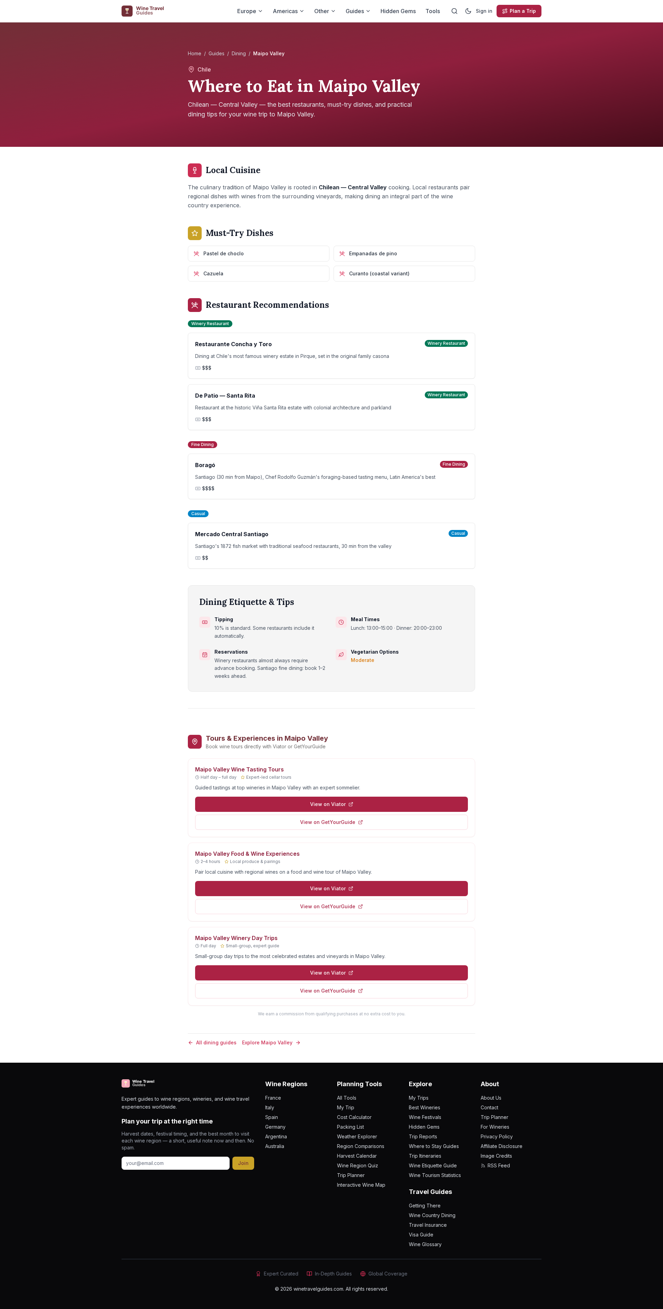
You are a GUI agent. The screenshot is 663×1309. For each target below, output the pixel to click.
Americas (285, 11)
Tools (432, 11)
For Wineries (495, 1127)
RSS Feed (499, 1165)
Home (194, 53)
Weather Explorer (357, 1136)
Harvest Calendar (357, 1156)
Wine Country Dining (432, 1215)
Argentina (276, 1136)
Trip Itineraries (425, 1156)
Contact (489, 1107)
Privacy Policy (497, 1136)
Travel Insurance (428, 1225)
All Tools (346, 1098)
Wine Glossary (425, 1244)
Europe (246, 11)
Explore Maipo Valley (267, 1042)
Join (243, 1163)
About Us (491, 1098)
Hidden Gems (398, 11)
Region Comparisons (360, 1146)
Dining (239, 53)
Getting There (425, 1205)
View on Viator (328, 804)
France (273, 1098)
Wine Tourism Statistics (435, 1175)
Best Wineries (424, 1107)
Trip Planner (351, 1175)
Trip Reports (423, 1136)
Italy (269, 1107)
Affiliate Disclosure (501, 1146)
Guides (355, 11)
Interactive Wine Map (361, 1185)
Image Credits (496, 1156)
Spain (271, 1117)
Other (321, 11)
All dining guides (216, 1042)
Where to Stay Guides (434, 1146)
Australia (274, 1146)
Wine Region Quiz (357, 1165)
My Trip (345, 1107)
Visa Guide (421, 1234)
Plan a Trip (523, 11)
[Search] (454, 11)
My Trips (419, 1098)
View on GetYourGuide (327, 822)
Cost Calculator (354, 1117)
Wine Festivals (425, 1117)
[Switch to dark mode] (468, 11)
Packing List (350, 1127)
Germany (275, 1127)
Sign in (484, 11)
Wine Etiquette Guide (433, 1165)
